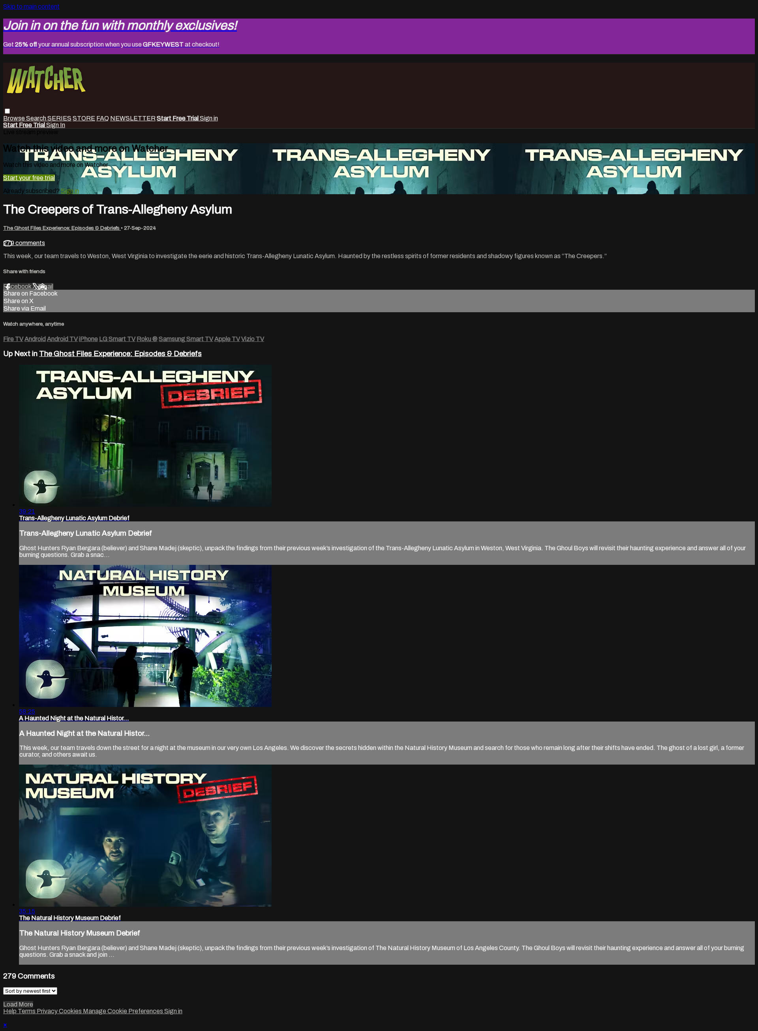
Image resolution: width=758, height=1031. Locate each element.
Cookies (71, 1011)
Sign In (55, 125)
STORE (84, 118)
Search (36, 118)
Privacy (48, 1011)
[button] (7, 111)
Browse (14, 118)
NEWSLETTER (133, 118)
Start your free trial (29, 177)
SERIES (59, 118)
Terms (27, 1011)
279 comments (24, 243)
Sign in (209, 118)
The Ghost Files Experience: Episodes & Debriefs (62, 228)
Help (10, 1011)
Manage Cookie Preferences (123, 1011)
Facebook (17, 286)
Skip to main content (31, 6)
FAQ (102, 118)
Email (45, 286)
